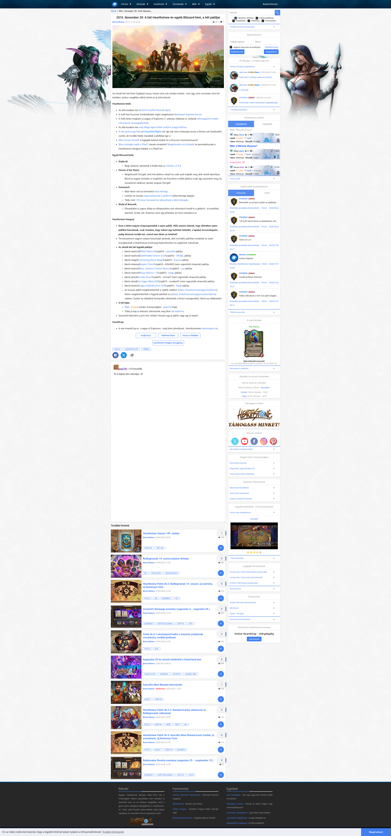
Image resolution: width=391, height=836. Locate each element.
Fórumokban (270, 21)
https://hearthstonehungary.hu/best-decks (194, 294)
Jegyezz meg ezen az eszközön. (247, 47)
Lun (183, 268)
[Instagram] (263, 441)
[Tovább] (221, 548)
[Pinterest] (273, 441)
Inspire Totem (147, 264)
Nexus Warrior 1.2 (148, 272)
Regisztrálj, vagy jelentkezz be (242, 468)
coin (191, 775)
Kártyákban (241, 21)
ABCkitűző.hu (178, 804)
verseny (164, 674)
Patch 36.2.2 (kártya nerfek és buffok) (255, 77)
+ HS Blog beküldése (238, 110)
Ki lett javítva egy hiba (130, 131)
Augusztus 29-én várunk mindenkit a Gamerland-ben (172, 659)
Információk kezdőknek (239, 488)
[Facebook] (115, 355)
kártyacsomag (165, 623)
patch (147, 598)
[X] (124, 355)
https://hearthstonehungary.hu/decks (197, 290)
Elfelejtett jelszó (272, 47)
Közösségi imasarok (238, 463)
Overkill (254, 519)
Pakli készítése (168, 335)
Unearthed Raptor (153, 131)
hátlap (159, 548)
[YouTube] (244, 441)
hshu (117, 349)
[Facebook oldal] (254, 441)
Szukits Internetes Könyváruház (243, 603)
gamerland (190, 674)
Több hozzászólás (237, 312)
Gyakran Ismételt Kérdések (241, 499)
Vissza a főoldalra (190, 335)
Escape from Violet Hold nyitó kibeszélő (246, 577)
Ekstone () (247, 254)
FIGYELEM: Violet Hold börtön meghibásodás (258, 103)
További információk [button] (113, 832)
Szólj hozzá (146, 335)
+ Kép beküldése (237, 558)
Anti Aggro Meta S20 (147, 281)
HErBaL (180, 255)
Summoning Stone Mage (150, 260)
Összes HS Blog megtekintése (242, 67)
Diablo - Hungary (237, 614)
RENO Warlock (147, 251)
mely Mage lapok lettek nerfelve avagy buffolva (162, 127)
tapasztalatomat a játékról (157, 195)
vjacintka (170, 251)
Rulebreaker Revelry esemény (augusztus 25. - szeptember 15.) (178, 760)
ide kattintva (177, 311)
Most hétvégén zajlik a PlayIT (133, 144)
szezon (148, 548)
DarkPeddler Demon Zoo (152, 255)
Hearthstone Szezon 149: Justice (161, 533)
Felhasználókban (266, 18)
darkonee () (249, 72)
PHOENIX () (247, 97)
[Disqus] (168, 402)
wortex (176, 674)
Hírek (113, 11)
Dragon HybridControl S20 (151, 285)
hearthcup (131, 349)
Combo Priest (145, 277)
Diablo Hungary (179, 809)
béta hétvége (161, 191)
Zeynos (177, 260)
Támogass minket (235, 804)
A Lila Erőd (243, 90)
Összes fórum (235, 589)
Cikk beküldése (233, 795)
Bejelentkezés (270, 4)
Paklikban (255, 21)
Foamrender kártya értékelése (242, 474)
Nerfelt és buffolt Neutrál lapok (154, 110)
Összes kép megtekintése (240, 512)
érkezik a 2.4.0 (173, 165)
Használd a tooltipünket (237, 818)
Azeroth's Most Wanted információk (162, 684)
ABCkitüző (234, 608)
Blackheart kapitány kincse (188, 114)
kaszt (147, 699)
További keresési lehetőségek (242, 27)
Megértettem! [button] (376, 832)
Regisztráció (271, 52)
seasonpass (171, 573)
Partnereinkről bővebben (240, 619)
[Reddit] (132, 355)
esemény (166, 598)
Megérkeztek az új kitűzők (181, 144)
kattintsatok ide (210, 328)
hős (190, 623)
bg (145, 573)
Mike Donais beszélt (129, 140)
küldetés (156, 573)
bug (157, 649)
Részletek (265, 387)
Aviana (134, 307)
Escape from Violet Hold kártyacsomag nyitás (248, 572)
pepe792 (167, 307)
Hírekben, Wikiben (246, 18)
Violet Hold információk (239, 493)
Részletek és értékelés (239, 368)
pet (176, 598)
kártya (180, 623)
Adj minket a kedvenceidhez (241, 449)
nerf (168, 724)
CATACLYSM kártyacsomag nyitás (244, 583)
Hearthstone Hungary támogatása (168, 343)
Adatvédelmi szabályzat (237, 823)
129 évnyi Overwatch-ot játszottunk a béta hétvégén (162, 200)
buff (177, 724)
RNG (127, 307)
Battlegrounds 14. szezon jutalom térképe (166, 558)
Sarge (171, 272)
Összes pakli (235, 179)
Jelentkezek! (254, 639)
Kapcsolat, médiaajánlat (237, 813)
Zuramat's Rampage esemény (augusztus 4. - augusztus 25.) (176, 609)
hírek (146, 349)
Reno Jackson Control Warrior (154, 268)
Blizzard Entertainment (182, 818)
